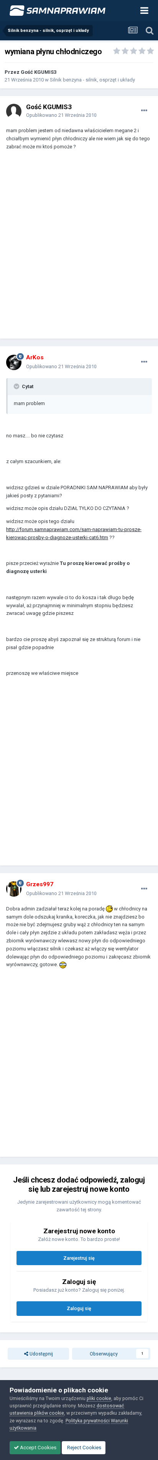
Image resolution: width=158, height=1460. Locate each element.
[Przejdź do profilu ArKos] (13, 362)
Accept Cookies (37, 1447)
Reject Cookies (83, 1447)
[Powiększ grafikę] (109, 909)
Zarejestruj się (79, 1258)
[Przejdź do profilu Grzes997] (13, 889)
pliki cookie (99, 1398)
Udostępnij (40, 1354)
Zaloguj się (79, 1308)
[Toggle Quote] (17, 386)
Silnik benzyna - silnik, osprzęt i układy (92, 80)
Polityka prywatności (88, 1420)
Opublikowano (61, 115)
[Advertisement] (79, 248)
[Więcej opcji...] (144, 110)
